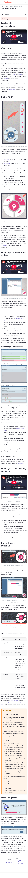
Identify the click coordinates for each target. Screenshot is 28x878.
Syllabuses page (5, 702)
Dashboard (20, 463)
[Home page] (2, 7)
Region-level (7, 163)
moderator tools (21, 86)
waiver (2, 704)
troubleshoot (12, 89)
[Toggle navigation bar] (2, 2)
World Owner (9, 157)
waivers (20, 74)
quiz (21, 702)
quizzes (13, 74)
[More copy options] (25, 14)
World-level (6, 159)
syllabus (6, 78)
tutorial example (15, 700)
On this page (5, 19)
